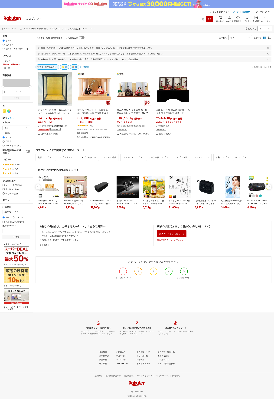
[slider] (2, 86)
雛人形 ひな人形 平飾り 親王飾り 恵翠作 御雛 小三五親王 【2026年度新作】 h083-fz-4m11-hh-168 (133, 113)
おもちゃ (24, 28)
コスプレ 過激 (109, 157)
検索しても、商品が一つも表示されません (60, 240)
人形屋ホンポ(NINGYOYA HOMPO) (95, 137)
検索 (17, 98)
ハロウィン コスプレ (132, 157)
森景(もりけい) (165, 134)
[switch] (28, 151)
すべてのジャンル (9, 28)
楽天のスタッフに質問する (171, 233)
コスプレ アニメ (201, 157)
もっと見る (44, 245)
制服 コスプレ (44, 157)
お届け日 (6, 133)
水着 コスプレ (222, 157)
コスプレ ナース (65, 157)
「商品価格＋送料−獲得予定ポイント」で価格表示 (56, 38)
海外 (11, 118)
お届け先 (6, 122)
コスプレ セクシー (87, 157)
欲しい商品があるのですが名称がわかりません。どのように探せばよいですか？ (76, 232)
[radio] (4, 41)
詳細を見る (133, 59)
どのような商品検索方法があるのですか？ (60, 236)
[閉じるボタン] (268, 47)
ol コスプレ (240, 157)
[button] (263, 12)
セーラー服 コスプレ (158, 157)
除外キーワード (9, 226)
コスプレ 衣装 (180, 157)
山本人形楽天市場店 (49, 134)
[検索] (210, 19)
